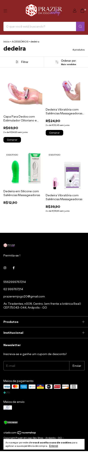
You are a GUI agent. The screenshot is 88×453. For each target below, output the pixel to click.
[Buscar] (80, 26)
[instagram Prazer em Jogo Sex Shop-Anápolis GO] (4, 268)
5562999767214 (14, 282)
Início (6, 41)
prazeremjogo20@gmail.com (24, 296)
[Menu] (5, 11)
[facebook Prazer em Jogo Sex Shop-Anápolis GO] (13, 268)
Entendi (53, 445)
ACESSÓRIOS (20, 41)
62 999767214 (13, 289)
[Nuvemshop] (20, 433)
